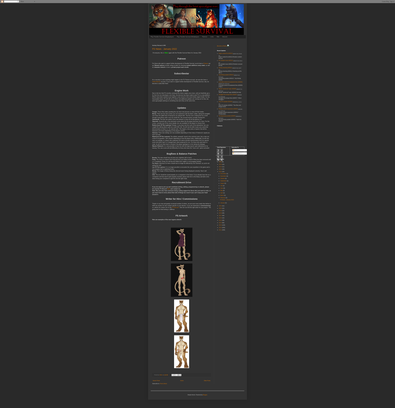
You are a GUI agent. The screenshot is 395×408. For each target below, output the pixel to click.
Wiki (218, 37)
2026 (220, 162)
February (223, 197)
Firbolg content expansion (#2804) (228, 109)
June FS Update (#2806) (225, 101)
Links (212, 37)
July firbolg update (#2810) (226, 75)
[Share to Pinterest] (180, 375)
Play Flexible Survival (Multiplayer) (188, 37)
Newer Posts (156, 380)
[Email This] (172, 375)
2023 (220, 169)
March (222, 195)
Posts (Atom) (163, 383)
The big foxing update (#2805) (227, 116)
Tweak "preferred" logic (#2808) (227, 89)
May (221, 190)
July (221, 185)
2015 (220, 220)
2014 (220, 222)
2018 (220, 213)
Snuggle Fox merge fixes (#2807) (228, 94)
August (222, 183)
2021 (220, 206)
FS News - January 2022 (164, 49)
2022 (220, 171)
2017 (220, 215)
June (221, 188)
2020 (220, 208)
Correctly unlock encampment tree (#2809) (230, 82)
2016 (220, 218)
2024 (220, 166)
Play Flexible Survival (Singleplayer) (162, 37)
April (221, 193)
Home (182, 380)
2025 (220, 164)
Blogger (205, 395)
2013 (220, 225)
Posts (235, 150)
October (222, 178)
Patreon (204, 37)
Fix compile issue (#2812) (226, 60)
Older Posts (207, 380)
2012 (220, 227)
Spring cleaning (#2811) (225, 67)
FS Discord (175, 207)
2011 (220, 230)
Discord (224, 37)
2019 (220, 210)
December (223, 173)
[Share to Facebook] (178, 375)
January (222, 203)
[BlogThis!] (174, 375)
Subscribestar (156, 81)
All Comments (238, 153)
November (223, 176)
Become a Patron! (222, 46)
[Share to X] (176, 375)
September (223, 181)
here (168, 189)
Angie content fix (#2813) (226, 53)
